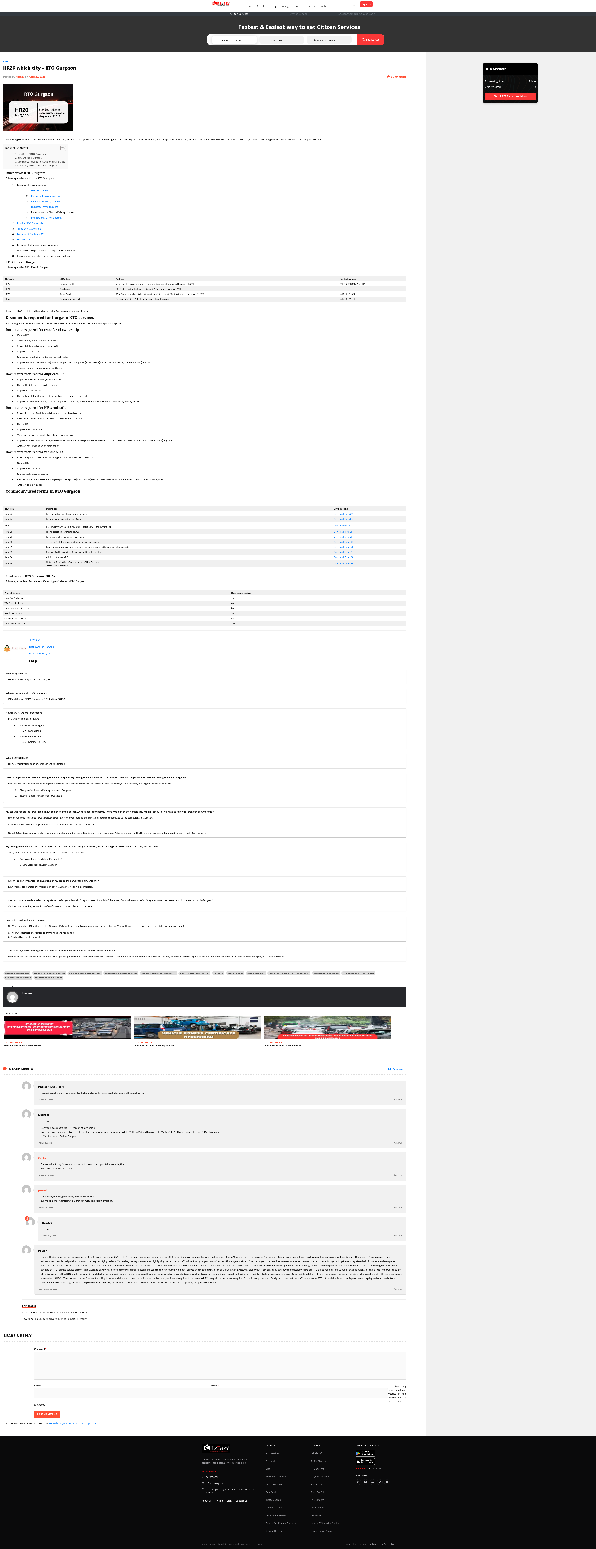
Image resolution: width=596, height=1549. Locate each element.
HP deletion (23, 239)
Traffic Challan (273, 1500)
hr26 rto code (235, 973)
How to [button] (297, 6)
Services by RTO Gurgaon (49, 978)
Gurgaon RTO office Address (49, 973)
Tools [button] (310, 6)
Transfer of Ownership (29, 228)
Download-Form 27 (343, 525)
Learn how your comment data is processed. (75, 1423)
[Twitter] (380, 1482)
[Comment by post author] (27, 1218)
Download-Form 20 (343, 514)
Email (215, 1385)
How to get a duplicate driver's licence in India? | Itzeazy (54, 1319)
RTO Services (272, 1453)
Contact (324, 6)
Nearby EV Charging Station (325, 1523)
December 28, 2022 (48, 1289)
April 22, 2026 (37, 76)
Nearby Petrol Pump (321, 1531)
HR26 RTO (218, 973)
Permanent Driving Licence (45, 195)
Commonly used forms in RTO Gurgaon (37, 165)
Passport (270, 1461)
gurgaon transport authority (158, 973)
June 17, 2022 (49, 1236)
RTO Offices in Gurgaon (29, 157)
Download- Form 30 (343, 542)
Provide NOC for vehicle (30, 223)
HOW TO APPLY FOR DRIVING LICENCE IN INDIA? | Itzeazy (54, 1312)
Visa (268, 1469)
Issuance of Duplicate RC (30, 234)
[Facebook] (358, 1482)
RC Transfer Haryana (40, 653)
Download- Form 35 (343, 563)
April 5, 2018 (45, 1143)
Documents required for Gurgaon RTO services (41, 161)
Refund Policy (388, 1544)
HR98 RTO (35, 640)
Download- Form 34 (343, 557)
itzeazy (20, 76)
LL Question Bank (320, 1476)
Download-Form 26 (343, 519)
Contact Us (241, 1500)
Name (38, 1385)
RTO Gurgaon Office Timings (358, 973)
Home (250, 6)
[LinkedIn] (372, 1482)
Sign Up (366, 4)
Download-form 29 (343, 536)
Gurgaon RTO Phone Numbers (121, 973)
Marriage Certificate (276, 1476)
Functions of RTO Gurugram (31, 154)
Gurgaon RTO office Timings (85, 973)
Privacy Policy (349, 1544)
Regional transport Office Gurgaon (289, 973)
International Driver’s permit (46, 217)
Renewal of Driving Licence (45, 201)
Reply (399, 1100)
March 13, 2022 (46, 1175)
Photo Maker (317, 1500)
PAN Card (271, 1492)
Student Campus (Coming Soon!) (357, 14)
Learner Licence (39, 190)
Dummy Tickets (274, 1507)
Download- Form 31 (343, 547)
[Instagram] (365, 1482)
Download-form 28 (343, 531)
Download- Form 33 (343, 552)
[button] (243, 40)
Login (354, 4)
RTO (5, 61)
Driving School (298, 14)
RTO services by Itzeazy (18, 978)
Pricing (285, 6)
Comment (40, 1349)
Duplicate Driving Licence (44, 206)
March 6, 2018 (46, 1100)
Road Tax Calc (318, 1492)
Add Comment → (397, 1069)
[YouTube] (387, 1482)
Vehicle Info (317, 1453)
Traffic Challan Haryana (41, 646)
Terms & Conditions (369, 1544)
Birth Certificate (274, 1484)
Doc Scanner (317, 1507)
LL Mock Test (317, 1469)
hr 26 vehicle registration (195, 973)
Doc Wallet (316, 1515)
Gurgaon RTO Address (17, 973)
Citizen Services (239, 14)
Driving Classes (274, 1531)
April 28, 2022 (46, 1207)
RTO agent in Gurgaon (326, 973)
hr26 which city (256, 973)
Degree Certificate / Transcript (281, 1523)
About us (263, 6)
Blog (274, 6)
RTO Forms (316, 1484)
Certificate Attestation (277, 1515)
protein (43, 1190)
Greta (42, 1158)
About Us (207, 1500)
